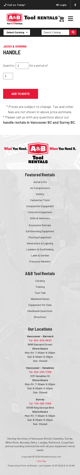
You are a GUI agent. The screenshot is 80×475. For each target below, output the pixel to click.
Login (63, 4)
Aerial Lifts (40, 182)
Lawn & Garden (40, 255)
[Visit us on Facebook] (75, 5)
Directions (40, 317)
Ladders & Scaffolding (40, 249)
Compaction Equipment (40, 206)
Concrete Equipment (40, 212)
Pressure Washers (40, 261)
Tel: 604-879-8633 (40, 340)
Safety (40, 194)
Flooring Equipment (40, 237)
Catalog (40, 280)
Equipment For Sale (40, 304)
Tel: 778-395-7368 (40, 403)
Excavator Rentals (40, 225)
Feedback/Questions (40, 311)
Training (40, 286)
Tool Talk (40, 292)
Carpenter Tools (40, 200)
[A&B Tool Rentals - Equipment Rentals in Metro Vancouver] (32, 23)
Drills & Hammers (40, 218)
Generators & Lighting (40, 243)
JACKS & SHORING (15, 46)
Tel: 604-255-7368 (40, 371)
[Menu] (70, 19)
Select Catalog (15, 32)
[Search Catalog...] (73, 32)
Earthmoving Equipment (40, 231)
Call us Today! (16, 4)
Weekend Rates (40, 298)
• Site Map (41, 461)
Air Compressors (40, 188)
